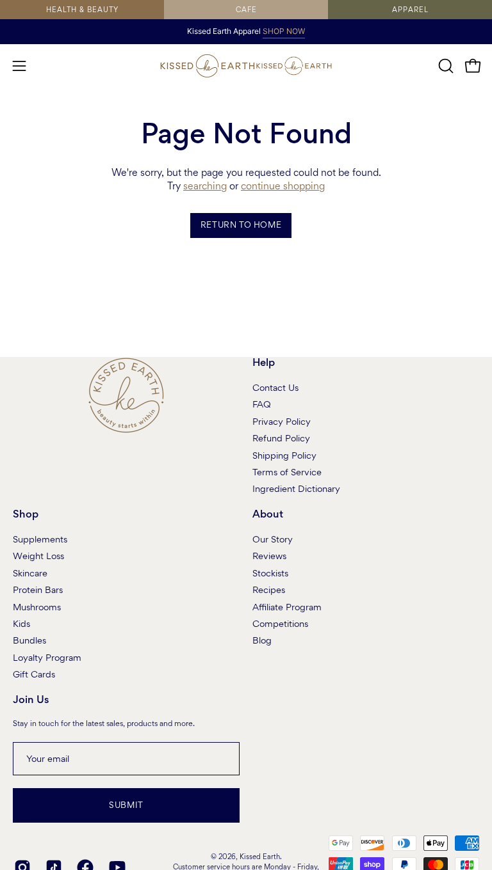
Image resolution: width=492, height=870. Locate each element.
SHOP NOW (284, 31)
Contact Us (275, 387)
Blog (262, 640)
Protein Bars (38, 590)
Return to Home (241, 224)
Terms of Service (287, 472)
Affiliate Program (287, 606)
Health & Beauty (82, 9)
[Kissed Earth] (208, 66)
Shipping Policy (284, 455)
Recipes (268, 590)
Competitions (280, 623)
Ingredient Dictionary (296, 488)
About (267, 515)
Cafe (246, 9)
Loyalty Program (47, 657)
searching (205, 186)
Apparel (410, 9)
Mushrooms (37, 606)
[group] (246, 31)
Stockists (270, 572)
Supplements (40, 539)
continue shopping (283, 186)
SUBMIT (126, 805)
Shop (25, 515)
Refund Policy (281, 438)
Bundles (29, 640)
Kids (21, 623)
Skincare (30, 572)
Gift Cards (34, 674)
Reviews (269, 556)
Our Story (272, 539)
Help (263, 363)
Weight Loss (38, 556)
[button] (445, 66)
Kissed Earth (260, 856)
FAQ (261, 404)
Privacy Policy (281, 421)
